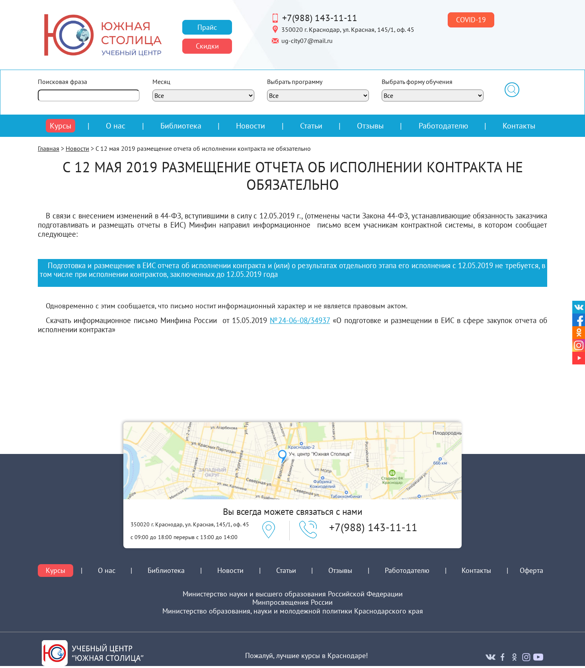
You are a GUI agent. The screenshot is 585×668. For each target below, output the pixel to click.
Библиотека (180, 125)
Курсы (60, 125)
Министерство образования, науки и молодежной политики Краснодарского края (292, 611)
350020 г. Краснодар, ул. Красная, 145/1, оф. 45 (347, 29)
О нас (115, 125)
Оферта (531, 570)
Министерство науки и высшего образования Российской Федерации (293, 594)
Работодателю (443, 125)
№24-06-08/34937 (300, 320)
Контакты (519, 125)
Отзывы (370, 125)
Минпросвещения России (292, 602)
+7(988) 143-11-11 (319, 17)
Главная (48, 148)
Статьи (311, 125)
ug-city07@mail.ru (307, 40)
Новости (250, 125)
